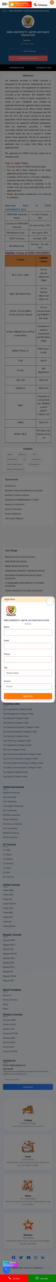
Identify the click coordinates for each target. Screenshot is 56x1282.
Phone (7, 654)
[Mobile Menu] (5, 4)
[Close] (50, 601)
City (5, 668)
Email (6, 640)
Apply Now (28, 696)
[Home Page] (40, 4)
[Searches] (52, 2)
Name (6, 627)
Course (7, 681)
